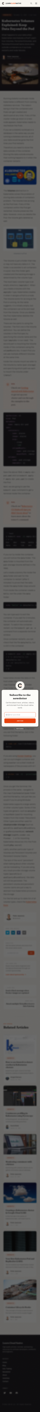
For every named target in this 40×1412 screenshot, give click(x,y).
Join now (20, 721)
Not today (20, 729)
